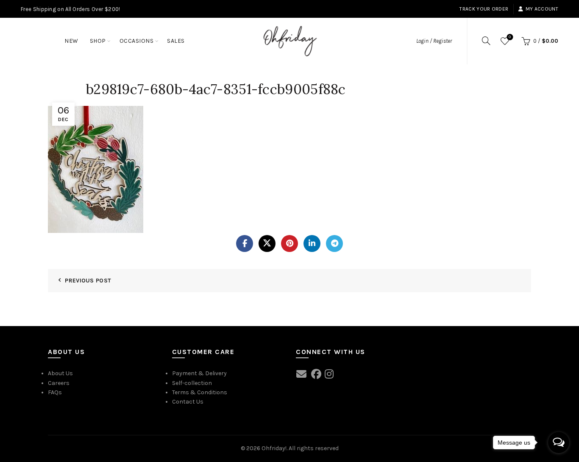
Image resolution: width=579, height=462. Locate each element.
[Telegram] (334, 243)
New (71, 40)
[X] (267, 243)
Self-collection (192, 383)
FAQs (55, 392)
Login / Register (434, 41)
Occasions (137, 40)
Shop (98, 40)
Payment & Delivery (199, 373)
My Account (542, 9)
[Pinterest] (289, 243)
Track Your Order (483, 9)
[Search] (486, 40)
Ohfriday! (274, 448)
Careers (59, 383)
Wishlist (510, 37)
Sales (176, 40)
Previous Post (88, 280)
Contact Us (187, 401)
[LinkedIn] (311, 243)
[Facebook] (244, 243)
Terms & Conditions (199, 392)
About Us (60, 373)
